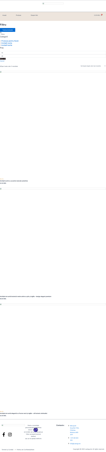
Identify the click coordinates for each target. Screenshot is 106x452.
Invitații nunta (6, 43)
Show (3, 59)
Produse (18, 15)
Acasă (4, 15)
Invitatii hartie (6, 45)
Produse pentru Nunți (9, 41)
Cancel (2, 61)
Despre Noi (34, 15)
